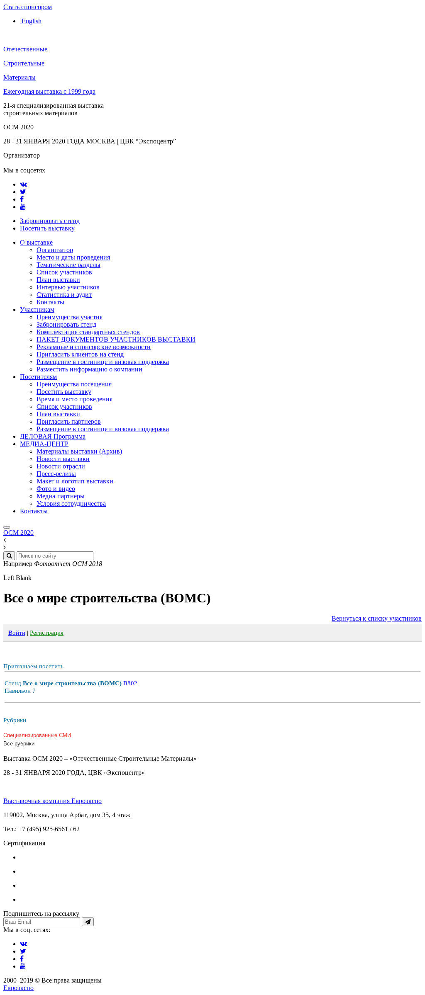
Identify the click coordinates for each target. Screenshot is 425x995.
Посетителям (38, 376)
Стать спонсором (27, 6)
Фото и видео (56, 488)
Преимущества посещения (74, 384)
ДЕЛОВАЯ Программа (52, 436)
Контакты (50, 302)
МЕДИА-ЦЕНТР (44, 443)
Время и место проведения (74, 399)
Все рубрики (18, 743)
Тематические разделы (68, 264)
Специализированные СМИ (37, 735)
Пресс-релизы (56, 473)
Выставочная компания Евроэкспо (52, 800)
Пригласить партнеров (69, 421)
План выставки (58, 279)
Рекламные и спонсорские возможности (94, 346)
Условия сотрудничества (71, 503)
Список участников (64, 272)
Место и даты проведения (73, 257)
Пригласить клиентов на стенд (80, 354)
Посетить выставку (47, 228)
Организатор (55, 249)
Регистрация (47, 632)
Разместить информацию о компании (89, 369)
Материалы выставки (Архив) (79, 451)
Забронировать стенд (50, 220)
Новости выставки (63, 458)
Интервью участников (68, 287)
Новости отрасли (61, 466)
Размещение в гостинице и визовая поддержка (103, 361)
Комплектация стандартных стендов (88, 331)
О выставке (36, 242)
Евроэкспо (18, 987)
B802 (130, 683)
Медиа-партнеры (61, 496)
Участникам (37, 309)
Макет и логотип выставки (75, 481)
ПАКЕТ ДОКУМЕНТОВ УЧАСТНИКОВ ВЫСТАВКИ (116, 339)
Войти (16, 632)
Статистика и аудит (64, 294)
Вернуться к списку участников (377, 618)
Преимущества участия (70, 316)
